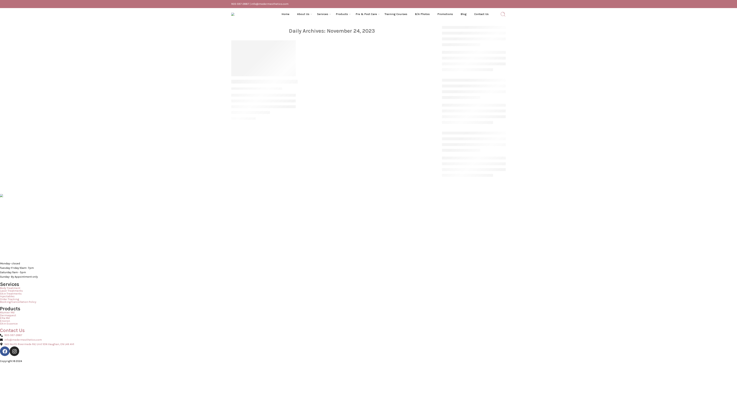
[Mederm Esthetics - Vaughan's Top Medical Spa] (250, 14)
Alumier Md (7, 312)
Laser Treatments (11, 291)
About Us (303, 14)
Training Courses (396, 14)
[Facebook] (5, 351)
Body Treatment (10, 288)
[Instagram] (14, 351)
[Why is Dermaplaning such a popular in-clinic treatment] (263, 58)
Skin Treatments (11, 293)
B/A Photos (422, 14)
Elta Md (5, 318)
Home (285, 14)
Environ (5, 321)
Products (342, 14)
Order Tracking (9, 299)
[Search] (503, 14)
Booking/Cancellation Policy (18, 302)
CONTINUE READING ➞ (243, 118)
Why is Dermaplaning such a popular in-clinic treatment (288, 81)
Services (322, 14)
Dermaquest (8, 315)
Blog (464, 14)
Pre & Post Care (366, 14)
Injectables (7, 296)
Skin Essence (9, 323)
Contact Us (481, 14)
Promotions (445, 14)
